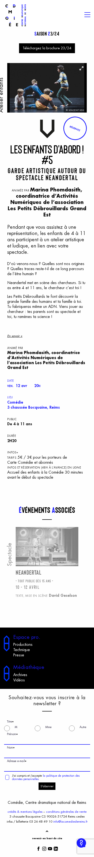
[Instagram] (44, 848)
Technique (21, 650)
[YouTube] (50, 848)
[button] (75, 128)
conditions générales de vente (66, 811)
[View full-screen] (81, 68)
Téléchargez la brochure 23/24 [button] (47, 48)
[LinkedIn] (56, 848)
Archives (20, 675)
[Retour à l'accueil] (16, 27)
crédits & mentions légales (24, 811)
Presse (18, 655)
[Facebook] (38, 848)
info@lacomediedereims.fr (70, 821)
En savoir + (14, 335)
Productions (23, 645)
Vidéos (19, 680)
